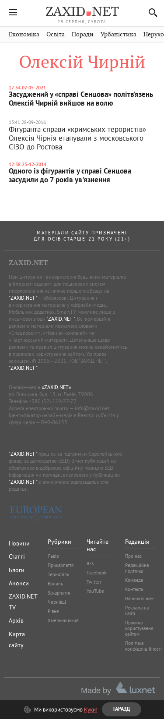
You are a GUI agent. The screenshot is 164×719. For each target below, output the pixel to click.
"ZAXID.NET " (23, 297)
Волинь (55, 584)
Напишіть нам (139, 598)
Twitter (94, 582)
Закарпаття (59, 593)
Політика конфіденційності (143, 646)
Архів (16, 620)
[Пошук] (150, 12)
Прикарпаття (60, 565)
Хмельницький (63, 620)
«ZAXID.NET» (56, 387)
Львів (53, 556)
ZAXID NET (82, 11)
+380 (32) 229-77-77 (53, 401)
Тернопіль (58, 574)
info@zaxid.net (92, 408)
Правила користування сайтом (139, 628)
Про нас (133, 556)
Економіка (24, 34)
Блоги (16, 570)
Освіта (55, 34)
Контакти (134, 589)
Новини (19, 543)
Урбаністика (118, 34)
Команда (134, 580)
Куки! (91, 709)
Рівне (53, 611)
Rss (90, 563)
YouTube (95, 591)
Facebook (96, 573)
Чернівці (57, 602)
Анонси (19, 583)
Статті (17, 556)
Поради (83, 34)
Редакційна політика (137, 568)
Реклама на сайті (137, 610)
